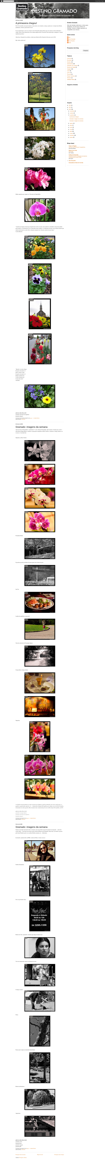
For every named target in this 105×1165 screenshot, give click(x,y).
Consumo (69, 58)
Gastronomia (70, 63)
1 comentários (36, 418)
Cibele (68, 37)
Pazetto (69, 42)
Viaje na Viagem (72, 145)
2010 (70, 109)
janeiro (71, 137)
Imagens (23, 419)
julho (71, 125)
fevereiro (72, 135)
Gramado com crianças (72, 65)
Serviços (69, 77)
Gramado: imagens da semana (32, 427)
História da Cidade (71, 67)
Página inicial (40, 1154)
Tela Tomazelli (72, 160)
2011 (70, 107)
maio (71, 129)
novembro (72, 111)
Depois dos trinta (73, 150)
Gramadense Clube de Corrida (76, 162)
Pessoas (69, 74)
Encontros (69, 60)
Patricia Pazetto (71, 40)
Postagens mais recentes (21, 1154)
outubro (72, 113)
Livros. (68, 72)
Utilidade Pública (71, 79)
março (71, 133)
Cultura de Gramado (73, 154)
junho (71, 127)
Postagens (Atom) (23, 1157)
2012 (70, 105)
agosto (71, 123)
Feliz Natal (71, 151)
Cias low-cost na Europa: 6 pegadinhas (77, 147)
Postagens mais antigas (59, 1154)
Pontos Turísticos (71, 76)
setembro (72, 115)
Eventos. (69, 62)
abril (71, 131)
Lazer (68, 70)
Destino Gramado (71, 39)
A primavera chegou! (26, 23)
